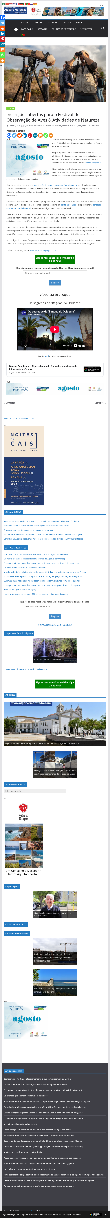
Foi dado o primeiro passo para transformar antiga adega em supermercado (39, 1186)
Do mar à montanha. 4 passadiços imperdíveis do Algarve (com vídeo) (34, 558)
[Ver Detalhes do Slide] (55, 724)
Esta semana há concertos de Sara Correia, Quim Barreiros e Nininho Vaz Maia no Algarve (43, 534)
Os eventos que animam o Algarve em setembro (25, 567)
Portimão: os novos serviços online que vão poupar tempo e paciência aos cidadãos (42, 1158)
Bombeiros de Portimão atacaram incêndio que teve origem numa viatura (36, 554)
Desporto (42, 29)
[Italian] (24, 3)
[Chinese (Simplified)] (7, 3)
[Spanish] (35, 3)
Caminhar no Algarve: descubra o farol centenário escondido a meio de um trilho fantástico (43, 539)
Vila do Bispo (94, 126)
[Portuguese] (23, 35)
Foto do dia (27, 29)
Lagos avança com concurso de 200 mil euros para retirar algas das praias (36, 594)
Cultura (67, 22)
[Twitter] (14, 135)
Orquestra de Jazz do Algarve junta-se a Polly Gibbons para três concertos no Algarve (43, 1141)
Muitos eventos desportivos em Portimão (23, 1152)
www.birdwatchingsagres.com (42, 250)
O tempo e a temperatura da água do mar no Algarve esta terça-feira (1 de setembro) (41, 563)
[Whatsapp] (45, 135)
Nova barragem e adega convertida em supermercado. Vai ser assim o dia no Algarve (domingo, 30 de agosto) (54, 1174)
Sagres (84, 126)
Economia (53, 22)
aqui (47, 356)
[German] (21, 3)
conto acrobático (68, 205)
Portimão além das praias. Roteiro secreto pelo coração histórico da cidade (36, 525)
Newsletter (86, 29)
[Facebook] (9, 135)
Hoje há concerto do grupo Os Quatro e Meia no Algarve (29, 1169)
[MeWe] (35, 135)
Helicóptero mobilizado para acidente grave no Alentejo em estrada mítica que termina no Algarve (49, 1180)
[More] (51, 135)
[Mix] (40, 135)
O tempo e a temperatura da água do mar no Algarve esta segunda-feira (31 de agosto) (42, 585)
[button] (55, 1214)
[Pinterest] (30, 135)
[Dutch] (10, 3)
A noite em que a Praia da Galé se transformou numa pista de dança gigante (39, 1163)
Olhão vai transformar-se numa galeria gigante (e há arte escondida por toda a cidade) (43, 1146)
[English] (14, 3)
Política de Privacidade (64, 29)
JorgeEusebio (28, 126)
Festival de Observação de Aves (48, 126)
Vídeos (79, 22)
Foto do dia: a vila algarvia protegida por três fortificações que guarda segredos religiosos (43, 576)
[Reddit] (19, 135)
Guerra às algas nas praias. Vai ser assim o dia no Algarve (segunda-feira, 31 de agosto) (42, 581)
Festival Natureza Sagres (71, 126)
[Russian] (31, 3)
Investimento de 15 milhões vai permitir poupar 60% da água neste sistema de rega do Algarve (45, 572)
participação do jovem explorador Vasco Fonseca (55, 185)
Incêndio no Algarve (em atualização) (20, 589)
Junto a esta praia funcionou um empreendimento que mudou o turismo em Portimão (41, 521)
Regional (26, 22)
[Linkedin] (24, 135)
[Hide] (1, 65)
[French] (17, 3)
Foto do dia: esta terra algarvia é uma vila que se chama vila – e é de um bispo (39, 1135)
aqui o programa (93, 162)
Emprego (39, 22)
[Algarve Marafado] (16, 29)
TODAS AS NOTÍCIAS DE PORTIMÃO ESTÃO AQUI (25, 669)
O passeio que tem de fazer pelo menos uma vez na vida (28, 530)
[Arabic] (4, 3)
